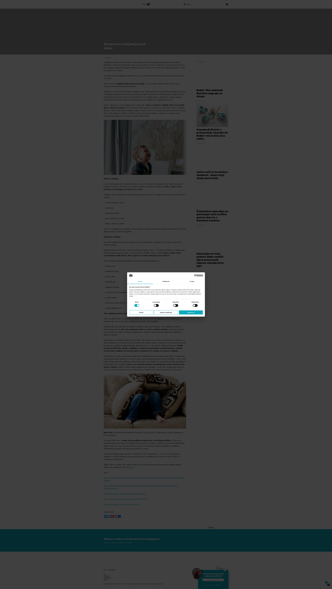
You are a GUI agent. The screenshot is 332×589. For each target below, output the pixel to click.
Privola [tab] (140, 281)
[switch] (156, 305)
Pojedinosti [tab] (166, 281)
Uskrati (141, 312)
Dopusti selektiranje (166, 312)
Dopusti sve (190, 312)
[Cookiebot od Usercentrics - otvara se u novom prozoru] (195, 275)
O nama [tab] (192, 281)
